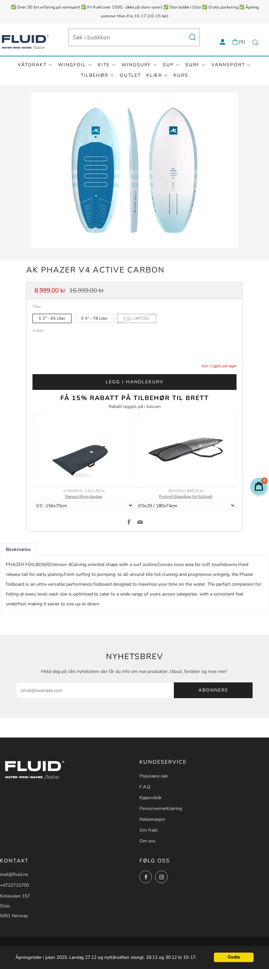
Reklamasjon (152, 819)
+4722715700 (14, 885)
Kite (104, 65)
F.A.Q (145, 787)
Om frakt (148, 830)
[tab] (18, 549)
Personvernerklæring (160, 808)
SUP (168, 65)
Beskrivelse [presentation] (18, 549)
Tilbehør (94, 75)
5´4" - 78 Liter (94, 318)
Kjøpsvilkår (150, 798)
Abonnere (213, 690)
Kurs (181, 75)
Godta (234, 957)
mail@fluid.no (14, 874)
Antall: (38, 331)
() (242, 42)
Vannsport (228, 65)
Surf (192, 65)
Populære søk (153, 776)
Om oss (147, 841)
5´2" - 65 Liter (52, 318)
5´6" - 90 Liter (136, 318)
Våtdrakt (32, 65)
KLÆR (154, 75)
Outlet (130, 75)
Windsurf (136, 65)
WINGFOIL (72, 65)
